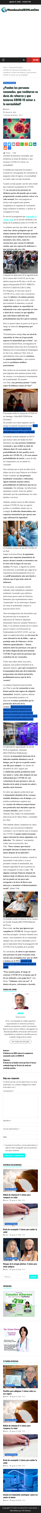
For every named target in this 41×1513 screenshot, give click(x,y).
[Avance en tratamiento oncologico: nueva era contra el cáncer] (20, 1480)
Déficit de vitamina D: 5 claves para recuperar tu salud (16, 1196)
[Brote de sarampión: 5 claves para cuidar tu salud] (20, 1215)
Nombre (7, 1121)
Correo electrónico (11, 1129)
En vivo (35, 60)
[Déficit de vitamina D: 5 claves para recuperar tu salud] (20, 1180)
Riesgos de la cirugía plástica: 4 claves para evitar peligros (20, 1265)
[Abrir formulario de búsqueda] (24, 60)
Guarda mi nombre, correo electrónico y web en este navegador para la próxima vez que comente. (21, 1148)
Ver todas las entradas (20, 1041)
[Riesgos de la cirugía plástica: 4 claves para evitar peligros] (20, 1249)
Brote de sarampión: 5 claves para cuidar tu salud (20, 1230)
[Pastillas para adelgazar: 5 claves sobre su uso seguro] (20, 1376)
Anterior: (18, 1053)
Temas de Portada (9, 83)
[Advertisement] (20, 34)
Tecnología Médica (11, 1489)
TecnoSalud (22, 1489)
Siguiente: (19, 1064)
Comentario (8, 1091)
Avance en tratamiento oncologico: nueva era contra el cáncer (20, 1496)
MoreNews (14, 1510)
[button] (3, 60)
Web (5, 1137)
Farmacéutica (9, 1385)
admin (7, 109)
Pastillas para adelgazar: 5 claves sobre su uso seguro (19, 1392)
